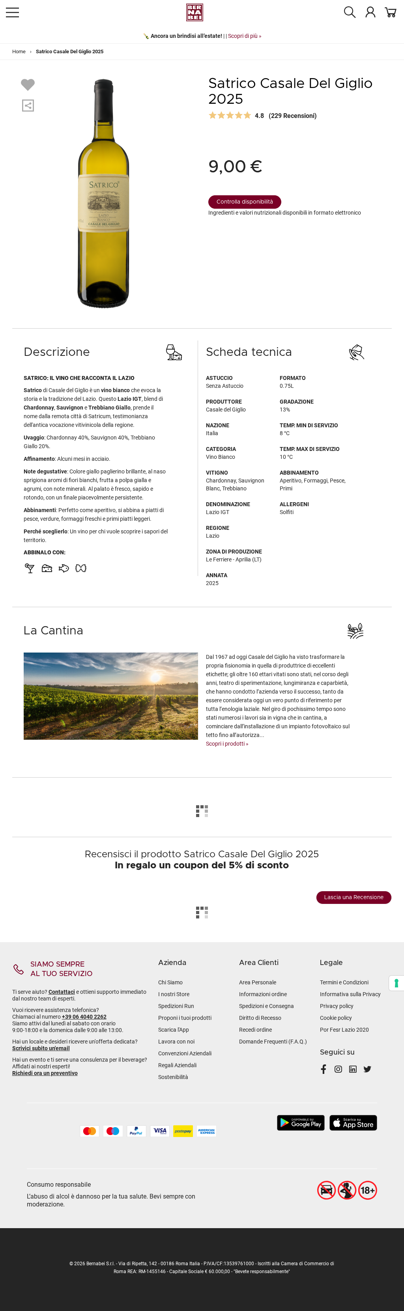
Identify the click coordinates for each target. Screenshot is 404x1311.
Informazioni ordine (263, 994)
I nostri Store (173, 994)
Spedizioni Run (176, 1006)
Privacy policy (337, 1006)
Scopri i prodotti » (227, 744)
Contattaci (62, 992)
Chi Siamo (170, 982)
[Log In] (370, 12)
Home (19, 51)
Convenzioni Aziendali (184, 1053)
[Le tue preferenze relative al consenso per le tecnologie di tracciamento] (396, 983)
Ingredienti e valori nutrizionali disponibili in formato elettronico (284, 212)
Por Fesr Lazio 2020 (344, 1030)
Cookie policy (336, 1018)
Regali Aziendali (177, 1065)
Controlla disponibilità (245, 202)
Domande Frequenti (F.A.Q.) (273, 1041)
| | (202, 36)
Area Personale (257, 982)
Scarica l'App (173, 1030)
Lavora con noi (176, 1041)
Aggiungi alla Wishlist (28, 84)
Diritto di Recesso (260, 1018)
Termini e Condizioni (344, 982)
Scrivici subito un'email (41, 1048)
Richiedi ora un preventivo (45, 1073)
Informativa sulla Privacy (350, 994)
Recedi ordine (255, 1030)
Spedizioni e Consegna (266, 1006)
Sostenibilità (173, 1077)
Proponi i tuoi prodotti (184, 1018)
